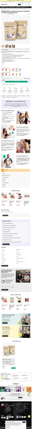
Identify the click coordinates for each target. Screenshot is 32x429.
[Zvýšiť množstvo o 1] (4, 81)
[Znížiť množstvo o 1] (2, 81)
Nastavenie (8, 427)
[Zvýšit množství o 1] (4, 368)
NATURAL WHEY (9, 101)
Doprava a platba (18, 406)
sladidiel (18, 104)
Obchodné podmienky (18, 407)
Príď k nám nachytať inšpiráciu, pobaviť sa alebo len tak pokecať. (16, 385)
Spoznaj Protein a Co (5, 289)
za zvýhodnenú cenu (5, 49)
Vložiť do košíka (17, 81)
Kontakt (17, 405)
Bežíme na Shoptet (28, 427)
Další (17, 418)
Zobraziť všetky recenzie (7, 379)
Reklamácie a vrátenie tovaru (18, 408)
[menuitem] (3, 7)
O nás (24, 405)
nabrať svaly (22, 135)
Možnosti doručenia (27, 78)
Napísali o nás (25, 407)
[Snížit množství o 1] (2, 368)
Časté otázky (25, 406)
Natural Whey (10, 364)
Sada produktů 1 (18, 249)
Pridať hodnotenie (5, 215)
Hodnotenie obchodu (26, 408)
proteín (19, 101)
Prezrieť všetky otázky (6, 244)
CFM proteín (10, 112)
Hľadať (19, 4)
